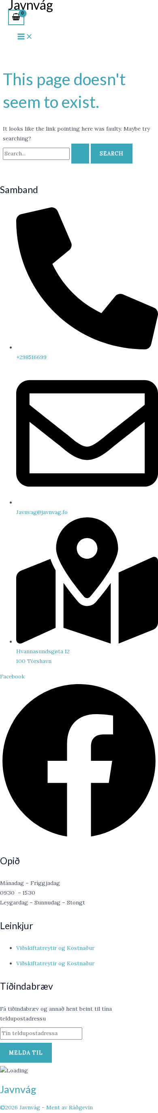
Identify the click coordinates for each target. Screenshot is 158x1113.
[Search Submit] (80, 154)
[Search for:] (47, 153)
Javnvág (18, 1089)
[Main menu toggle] (25, 37)
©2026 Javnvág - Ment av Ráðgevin (46, 1107)
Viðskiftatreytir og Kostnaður (55, 948)
